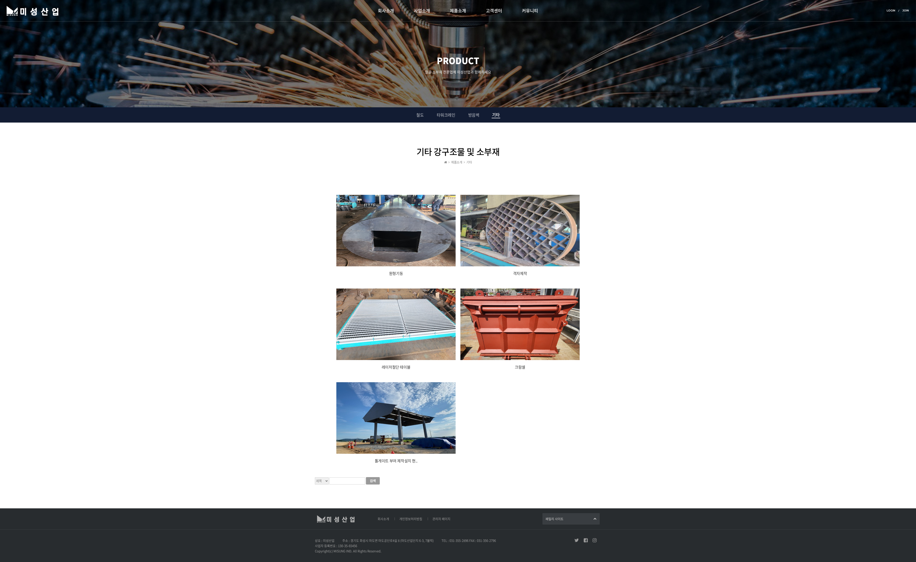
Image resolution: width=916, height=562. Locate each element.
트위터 (576, 540)
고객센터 (494, 10)
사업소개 (422, 10)
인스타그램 (595, 540)
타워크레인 (446, 115)
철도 (420, 115)
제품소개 (458, 10)
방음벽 (473, 115)
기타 (496, 115)
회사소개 (386, 10)
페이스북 (586, 540)
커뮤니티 (530, 10)
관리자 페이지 (441, 518)
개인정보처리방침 (410, 518)
